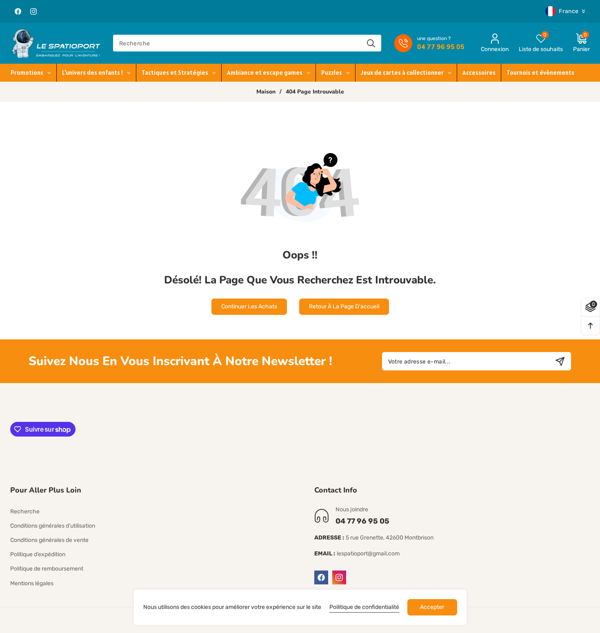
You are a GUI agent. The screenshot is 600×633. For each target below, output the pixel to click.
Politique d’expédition (37, 554)
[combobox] (247, 43)
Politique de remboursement (46, 568)
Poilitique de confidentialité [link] (364, 607)
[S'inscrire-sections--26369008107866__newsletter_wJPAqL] (560, 361)
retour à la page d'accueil (344, 306)
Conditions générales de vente (49, 540)
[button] (576, 43)
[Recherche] (371, 43)
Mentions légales (31, 583)
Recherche (25, 511)
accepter (432, 607)
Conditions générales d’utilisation (52, 525)
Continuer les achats (249, 306)
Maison (266, 92)
